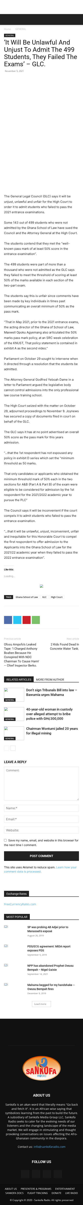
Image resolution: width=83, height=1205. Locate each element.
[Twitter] (17, 620)
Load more (40, 1004)
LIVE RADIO (71, 1193)
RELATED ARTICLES (18, 679)
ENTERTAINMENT (65, 1189)
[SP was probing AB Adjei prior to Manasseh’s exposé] (6, 926)
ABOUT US (11, 1189)
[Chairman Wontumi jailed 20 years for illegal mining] (14, 733)
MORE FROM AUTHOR (50, 679)
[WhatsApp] (36, 620)
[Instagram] (36, 1174)
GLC (44, 596)
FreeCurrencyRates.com (20, 904)
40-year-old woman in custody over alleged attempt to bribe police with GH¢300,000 (49, 714)
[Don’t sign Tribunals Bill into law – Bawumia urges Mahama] (14, 695)
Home (7, 29)
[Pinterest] (27, 620)
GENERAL (20, 29)
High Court (56, 596)
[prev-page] (6, 748)
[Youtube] (58, 1174)
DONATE (56, 1193)
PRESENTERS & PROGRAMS (36, 1189)
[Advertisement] (41, 7)
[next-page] (13, 748)
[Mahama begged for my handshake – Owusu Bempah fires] (6, 984)
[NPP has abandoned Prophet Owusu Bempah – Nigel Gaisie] (6, 965)
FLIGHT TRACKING (37, 1193)
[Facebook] (8, 620)
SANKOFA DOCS (14, 1193)
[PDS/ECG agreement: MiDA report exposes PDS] (6, 945)
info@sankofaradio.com (49, 1147)
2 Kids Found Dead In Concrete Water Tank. (64, 646)
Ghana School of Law (27, 596)
